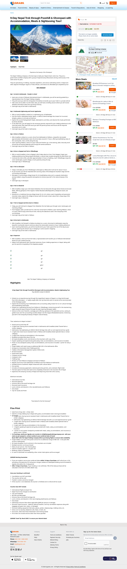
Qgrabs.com (49, 567)
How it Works (38, 540)
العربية (103, 3)
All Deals (13, 8)
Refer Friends (70, 535)
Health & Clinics (46, 8)
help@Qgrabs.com (19, 544)
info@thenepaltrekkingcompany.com (53, 434)
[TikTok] (21, 549)
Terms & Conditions (56, 535)
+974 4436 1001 (21, 541)
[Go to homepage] (17, 3)
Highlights (13, 67)
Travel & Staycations (78, 8)
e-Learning (109, 8)
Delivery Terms (54, 545)
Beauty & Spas (34, 8)
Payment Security (55, 537)
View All (114, 79)
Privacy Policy (54, 547)
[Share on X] (107, 40)
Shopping (100, 8)
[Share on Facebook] (105, 40)
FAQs (35, 537)
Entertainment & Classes (61, 8)
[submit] (115, 538)
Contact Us (53, 542)
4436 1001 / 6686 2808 (21, 539)
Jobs (67, 540)
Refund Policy (54, 540)
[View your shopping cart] (106, 3)
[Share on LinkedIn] (110, 40)
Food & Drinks (22, 8)
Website (93, 52)
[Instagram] (11, 550)
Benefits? (36, 535)
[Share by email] (113, 40)
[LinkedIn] (19, 549)
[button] (96, 63)
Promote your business (72, 537)
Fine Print (21, 67)
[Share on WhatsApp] (102, 40)
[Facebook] (16, 549)
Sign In (113, 3)
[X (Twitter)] (14, 549)
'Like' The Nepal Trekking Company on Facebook (41, 279)
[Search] (81, 2)
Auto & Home (91, 8)
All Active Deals (107, 35)
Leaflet (106, 73)
